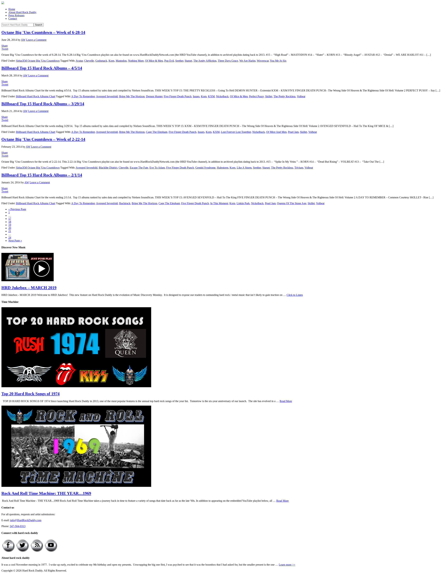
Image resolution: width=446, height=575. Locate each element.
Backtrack (124, 203)
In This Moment (219, 203)
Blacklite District (108, 167)
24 (9, 237)
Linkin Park (243, 203)
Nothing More (136, 60)
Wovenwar (263, 60)
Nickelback (222, 96)
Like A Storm (244, 167)
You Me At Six (278, 60)
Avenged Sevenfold (107, 96)
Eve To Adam (157, 167)
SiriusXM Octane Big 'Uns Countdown (38, 60)
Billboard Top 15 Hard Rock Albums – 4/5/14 (41, 68)
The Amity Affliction (204, 60)
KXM (211, 96)
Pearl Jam (293, 131)
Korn (111, 60)
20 (9, 228)
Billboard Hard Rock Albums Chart (35, 96)
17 (9, 218)
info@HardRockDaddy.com (25, 520)
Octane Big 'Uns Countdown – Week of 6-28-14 (43, 32)
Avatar (79, 60)
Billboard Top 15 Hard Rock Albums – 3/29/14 (42, 104)
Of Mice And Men (276, 131)
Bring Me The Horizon (132, 96)
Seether (179, 60)
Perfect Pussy (256, 96)
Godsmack (101, 60)
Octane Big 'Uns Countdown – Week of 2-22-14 (43, 139)
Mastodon (121, 60)
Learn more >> (287, 564)
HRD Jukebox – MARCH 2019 (28, 287)
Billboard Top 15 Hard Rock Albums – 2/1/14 (41, 175)
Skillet (268, 96)
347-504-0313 (17, 526)
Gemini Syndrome (205, 167)
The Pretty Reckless (284, 96)
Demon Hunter (154, 96)
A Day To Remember (83, 96)
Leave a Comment (36, 39)
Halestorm (222, 167)
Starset (188, 60)
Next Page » (15, 240)
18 (9, 221)
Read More (286, 401)
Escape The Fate (139, 167)
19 (9, 224)
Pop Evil (169, 60)
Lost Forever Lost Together (236, 131)
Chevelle (89, 60)
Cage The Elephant (156, 131)
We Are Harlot (247, 60)
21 (9, 231)
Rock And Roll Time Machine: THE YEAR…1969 (46, 493)
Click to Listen (295, 294)
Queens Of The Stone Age (291, 203)
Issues (196, 96)
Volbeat (301, 96)
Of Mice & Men (154, 60)
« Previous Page (17, 209)
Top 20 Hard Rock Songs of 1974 (30, 393)
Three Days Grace (228, 60)
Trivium (298, 167)
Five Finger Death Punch (177, 96)
